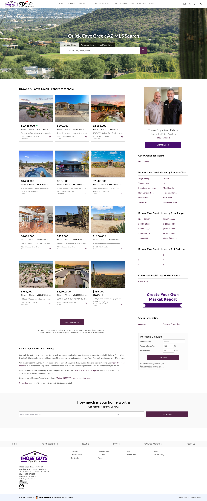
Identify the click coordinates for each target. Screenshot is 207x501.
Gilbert (128, 451)
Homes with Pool (170, 202)
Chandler (74, 451)
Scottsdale (75, 458)
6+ (164, 264)
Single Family (143, 178)
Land (165, 183)
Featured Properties (100, 4)
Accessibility (56, 497)
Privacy (70, 497)
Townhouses (143, 183)
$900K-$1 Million (145, 238)
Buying (71, 4)
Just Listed (142, 202)
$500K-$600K (144, 229)
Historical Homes (170, 193)
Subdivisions (143, 161)
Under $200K (144, 219)
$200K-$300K (169, 219)
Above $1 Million (170, 238)
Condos (166, 178)
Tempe (100, 458)
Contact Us (162, 145)
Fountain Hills (103, 451)
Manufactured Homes (147, 188)
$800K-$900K (169, 233)
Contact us (23, 383)
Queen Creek (131, 455)
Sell (106, 45)
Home (61, 4)
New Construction (146, 193)
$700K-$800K (144, 233)
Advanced (88, 45)
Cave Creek (143, 281)
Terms (64, 497)
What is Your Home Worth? (144, 4)
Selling (82, 4)
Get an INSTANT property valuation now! (74, 378)
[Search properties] (143, 50)
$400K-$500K (169, 224)
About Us (142, 324)
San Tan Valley (159, 455)
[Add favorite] (50, 137)
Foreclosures (143, 197)
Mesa (156, 451)
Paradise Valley (76, 455)
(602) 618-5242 (163, 138)
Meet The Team (120, 4)
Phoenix (101, 455)
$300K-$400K (144, 224)
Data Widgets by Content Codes (189, 497)
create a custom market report (85, 370)
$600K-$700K (169, 229)
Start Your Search (72, 322)
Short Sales (167, 197)
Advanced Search (50, 444)
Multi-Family (168, 188)
